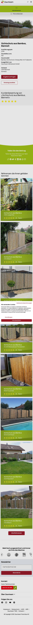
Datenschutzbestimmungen (24, 303)
